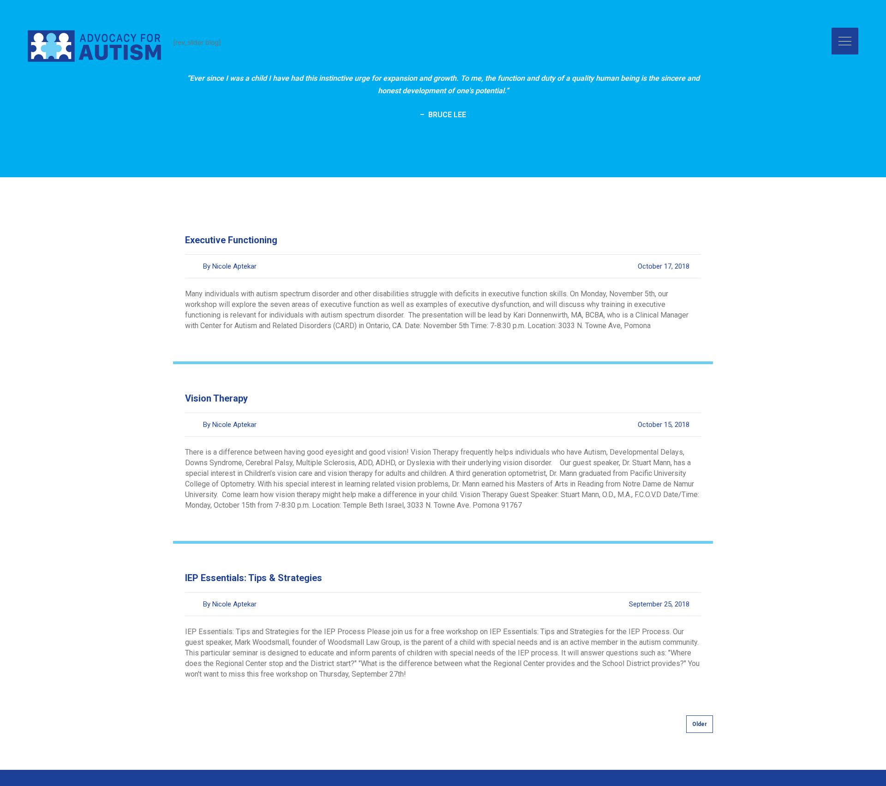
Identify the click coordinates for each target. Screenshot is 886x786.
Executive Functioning (231, 240)
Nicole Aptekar (234, 266)
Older (699, 724)
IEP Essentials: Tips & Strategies (253, 577)
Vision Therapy (216, 398)
